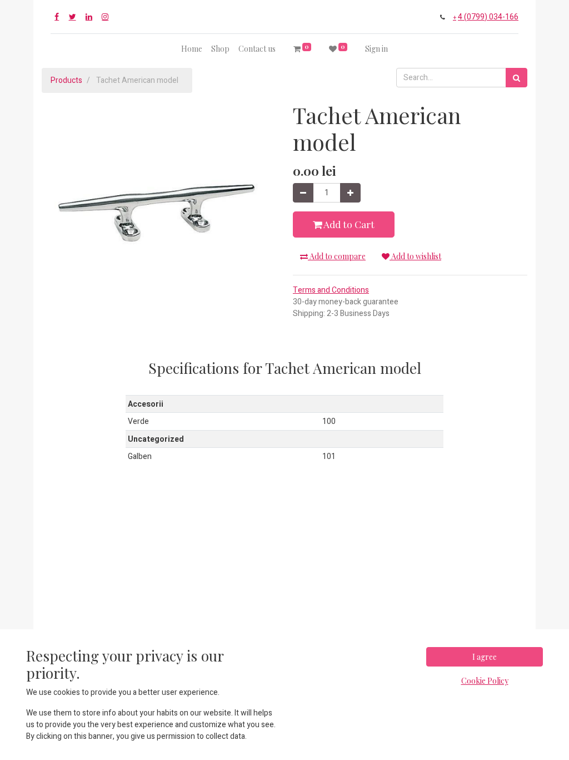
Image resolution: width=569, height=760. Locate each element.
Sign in (376, 48)
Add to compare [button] (337, 256)
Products (66, 80)
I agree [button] (484, 657)
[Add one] (350, 193)
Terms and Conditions (331, 290)
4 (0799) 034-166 (488, 17)
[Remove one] (303, 193)
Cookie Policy (484, 680)
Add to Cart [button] (348, 224)
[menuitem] (192, 48)
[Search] (516, 77)
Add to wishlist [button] (415, 256)
